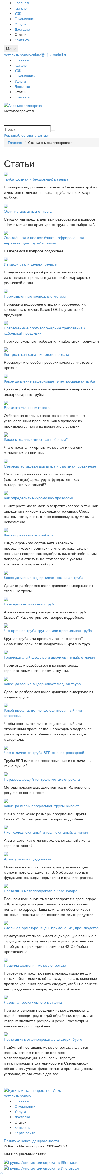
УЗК (18, 13)
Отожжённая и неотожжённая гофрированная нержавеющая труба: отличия (44, 240)
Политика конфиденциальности (31, 1140)
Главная (22, 2)
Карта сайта (25, 1132)
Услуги (20, 23)
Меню (11, 48)
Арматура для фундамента (27, 858)
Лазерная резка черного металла (33, 1002)
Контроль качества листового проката (36, 354)
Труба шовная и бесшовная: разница (36, 179)
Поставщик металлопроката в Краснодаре (40, 890)
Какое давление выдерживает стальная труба (43, 577)
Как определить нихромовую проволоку (38, 497)
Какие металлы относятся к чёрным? (36, 439)
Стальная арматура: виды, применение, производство (51, 927)
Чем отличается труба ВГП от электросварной (44, 752)
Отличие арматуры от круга (28, 211)
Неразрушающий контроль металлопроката (42, 779)
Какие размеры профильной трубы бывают (41, 805)
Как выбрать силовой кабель (28, 534)
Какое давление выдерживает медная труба (42, 683)
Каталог (21, 8)
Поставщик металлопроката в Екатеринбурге (43, 1039)
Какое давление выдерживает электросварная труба (49, 381)
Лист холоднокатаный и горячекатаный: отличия (46, 832)
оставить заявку (17, 54)
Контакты (22, 39)
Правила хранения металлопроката (35, 965)
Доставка (22, 29)
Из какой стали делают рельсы (30, 264)
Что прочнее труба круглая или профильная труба (48, 630)
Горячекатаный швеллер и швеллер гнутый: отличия (49, 657)
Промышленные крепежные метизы (35, 296)
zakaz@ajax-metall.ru (49, 54)
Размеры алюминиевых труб (29, 604)
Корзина (12, 135)
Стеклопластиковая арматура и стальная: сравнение (50, 466)
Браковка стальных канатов (28, 407)
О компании (25, 18)
